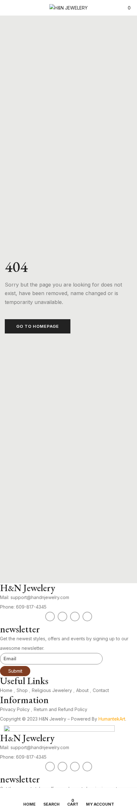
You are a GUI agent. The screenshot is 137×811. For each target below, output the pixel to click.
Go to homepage (37, 326)
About (82, 690)
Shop (22, 690)
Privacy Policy (15, 709)
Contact (101, 690)
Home (6, 690)
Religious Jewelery (52, 690)
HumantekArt (111, 719)
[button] (127, 7)
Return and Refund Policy (60, 709)
